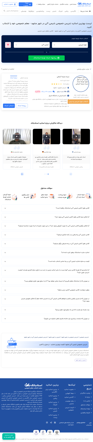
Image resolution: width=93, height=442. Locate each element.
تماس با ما (86, 401)
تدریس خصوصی (84, 337)
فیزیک (60, 11)
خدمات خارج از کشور (52, 4)
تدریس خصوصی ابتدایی (15, 398)
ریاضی (66, 11)
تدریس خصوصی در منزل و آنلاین (22, 394)
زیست (48, 11)
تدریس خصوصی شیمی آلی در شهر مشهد (35, 337)
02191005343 (81, 423)
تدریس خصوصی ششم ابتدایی (20, 400)
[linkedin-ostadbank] (55, 424)
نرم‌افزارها (31, 11)
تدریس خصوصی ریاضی (9, 396)
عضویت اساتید (69, 389)
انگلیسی (73, 11)
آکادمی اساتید (69, 397)
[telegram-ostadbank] (51, 424)
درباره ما (87, 397)
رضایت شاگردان (64, 4)
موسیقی (23, 11)
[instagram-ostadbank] (47, 424)
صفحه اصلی (73, 4)
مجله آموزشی (69, 393)
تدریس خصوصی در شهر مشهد (69, 337)
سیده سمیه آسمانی (63, 77)
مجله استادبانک (85, 409)
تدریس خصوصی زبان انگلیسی (33, 398)
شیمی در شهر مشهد (54, 337)
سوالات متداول (85, 405)
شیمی (54, 11)
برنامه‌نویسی (40, 11)
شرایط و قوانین (85, 413)
